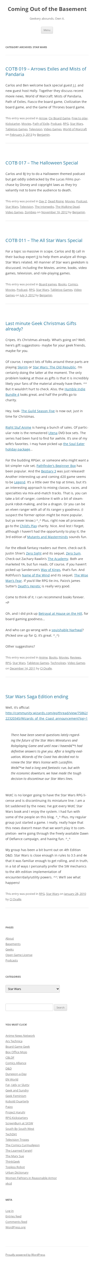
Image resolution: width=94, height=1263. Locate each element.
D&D (8, 1068)
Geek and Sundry (17, 1090)
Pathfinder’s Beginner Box (56, 466)
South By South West (19, 1129)
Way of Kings (50, 570)
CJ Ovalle (46, 668)
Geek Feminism (15, 1096)
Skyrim (23, 367)
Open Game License (18, 955)
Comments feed (16, 1222)
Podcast (56, 124)
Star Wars (76, 124)
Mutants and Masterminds (47, 537)
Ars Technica (13, 1041)
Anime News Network (20, 1036)
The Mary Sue (14, 1156)
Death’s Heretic (29, 586)
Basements (13, 944)
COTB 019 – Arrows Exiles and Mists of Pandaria (45, 71)
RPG (66, 124)
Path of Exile (41, 124)
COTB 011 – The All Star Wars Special (43, 240)
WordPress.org (15, 1227)
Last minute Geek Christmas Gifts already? (40, 326)
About (9, 938)
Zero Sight (34, 553)
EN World (11, 1079)
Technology (58, 663)
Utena (52, 433)
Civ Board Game (59, 118)
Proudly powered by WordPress (25, 1255)
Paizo (9, 1107)
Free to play (80, 118)
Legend (19, 482)
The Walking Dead (67, 207)
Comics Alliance (15, 1063)
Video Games (53, 129)
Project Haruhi (15, 1112)
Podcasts (11, 960)
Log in (9, 1211)
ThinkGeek (12, 1161)
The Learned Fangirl (18, 1150)
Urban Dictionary (17, 1172)
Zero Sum (73, 553)
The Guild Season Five (38, 411)
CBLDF (9, 1057)
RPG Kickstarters (16, 1118)
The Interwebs (44, 207)
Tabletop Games (16, 129)
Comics (73, 284)
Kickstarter (12, 124)
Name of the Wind (36, 575)
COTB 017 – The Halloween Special (41, 163)
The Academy (58, 559)
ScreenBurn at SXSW (19, 1123)
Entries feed (13, 1216)
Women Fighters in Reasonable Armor (31, 1178)
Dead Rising (56, 201)
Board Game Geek (17, 1046)
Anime (43, 657)
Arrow (43, 118)
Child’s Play (28, 526)
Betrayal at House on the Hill (60, 613)
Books (62, 284)
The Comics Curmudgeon (22, 1145)
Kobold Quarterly (17, 1101)
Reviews (75, 657)
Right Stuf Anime (18, 427)
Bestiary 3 (48, 471)
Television (35, 129)
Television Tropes (17, 1140)
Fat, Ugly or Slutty (17, 1085)
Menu (47, 30)
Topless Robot (15, 1167)
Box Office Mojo (16, 1052)
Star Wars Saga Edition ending (36, 696)
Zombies (30, 212)
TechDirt (11, 1134)
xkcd (8, 1183)
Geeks (9, 949)
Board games (48, 284)
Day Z (43, 201)
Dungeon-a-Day (16, 1074)
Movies (26, 124)
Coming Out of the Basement (47, 9)
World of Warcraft (75, 129)
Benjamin (43, 135)
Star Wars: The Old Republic (54, 367)
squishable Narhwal (67, 630)
